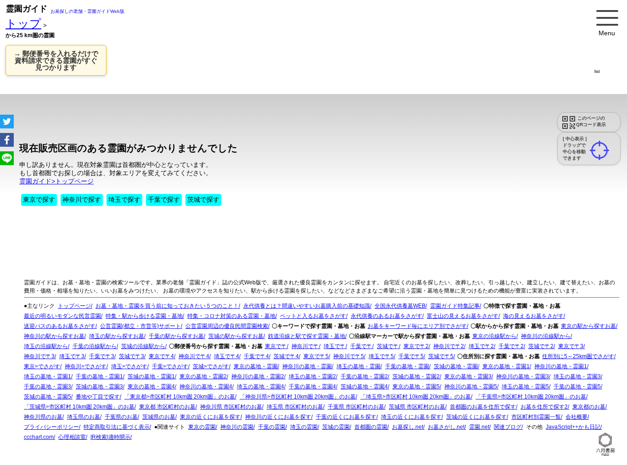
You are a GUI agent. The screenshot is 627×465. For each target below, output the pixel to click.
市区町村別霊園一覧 (536, 417)
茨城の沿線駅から (143, 346)
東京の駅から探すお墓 (588, 326)
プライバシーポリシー (51, 427)
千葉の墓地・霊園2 (364, 376)
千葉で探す (164, 199)
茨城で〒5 (440, 356)
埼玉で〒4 (226, 356)
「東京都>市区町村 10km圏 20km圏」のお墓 (179, 396)
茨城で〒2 (541, 346)
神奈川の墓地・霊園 (307, 366)
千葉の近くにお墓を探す (346, 417)
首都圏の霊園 (370, 427)
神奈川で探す (81, 199)
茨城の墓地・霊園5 (47, 396)
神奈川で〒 (305, 346)
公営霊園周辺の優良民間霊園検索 (226, 326)
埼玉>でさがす (129, 366)
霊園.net (479, 427)
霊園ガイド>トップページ (56, 181)
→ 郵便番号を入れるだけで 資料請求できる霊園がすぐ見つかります (56, 60)
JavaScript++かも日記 (573, 427)
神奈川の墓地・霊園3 (522, 376)
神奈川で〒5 (348, 356)
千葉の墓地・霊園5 (577, 386)
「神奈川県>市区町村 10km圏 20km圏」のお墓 (298, 396)
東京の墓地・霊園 (256, 366)
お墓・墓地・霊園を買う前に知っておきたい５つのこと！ (167, 306)
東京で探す (39, 199)
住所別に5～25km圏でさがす (578, 356)
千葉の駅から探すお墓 (176, 336)
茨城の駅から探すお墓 (235, 336)
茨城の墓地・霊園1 (151, 376)
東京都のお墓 (588, 407)
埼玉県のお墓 (83, 417)
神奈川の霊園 (236, 427)
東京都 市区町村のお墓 (167, 407)
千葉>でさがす (170, 366)
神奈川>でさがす (85, 366)
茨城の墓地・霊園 (456, 366)
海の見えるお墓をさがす (533, 316)
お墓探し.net (407, 427)
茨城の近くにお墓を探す (476, 417)
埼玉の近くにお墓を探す (411, 417)
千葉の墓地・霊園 (407, 366)
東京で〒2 (416, 346)
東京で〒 (276, 346)
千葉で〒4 (256, 356)
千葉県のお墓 (121, 417)
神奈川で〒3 (39, 356)
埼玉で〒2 (481, 346)
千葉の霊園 (272, 427)
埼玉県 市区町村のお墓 (295, 407)
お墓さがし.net (446, 427)
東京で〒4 (161, 356)
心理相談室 (72, 437)
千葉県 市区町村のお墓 (356, 407)
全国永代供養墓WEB (400, 306)
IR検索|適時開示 (110, 437)
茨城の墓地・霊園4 (364, 386)
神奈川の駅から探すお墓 (54, 336)
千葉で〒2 (511, 346)
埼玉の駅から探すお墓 (116, 336)
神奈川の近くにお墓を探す (278, 417)
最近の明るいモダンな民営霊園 (62, 316)
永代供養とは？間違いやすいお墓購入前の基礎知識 (306, 306)
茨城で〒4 (286, 356)
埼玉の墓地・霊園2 (312, 376)
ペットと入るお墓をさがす (313, 316)
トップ (23, 23)
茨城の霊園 (336, 427)
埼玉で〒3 (71, 356)
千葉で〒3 (101, 356)
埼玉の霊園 (304, 427)
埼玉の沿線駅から (46, 346)
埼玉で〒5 (381, 356)
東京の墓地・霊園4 (151, 386)
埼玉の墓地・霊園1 (47, 376)
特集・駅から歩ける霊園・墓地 (144, 316)
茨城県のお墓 (158, 417)
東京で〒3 (570, 346)
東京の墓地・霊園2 (203, 376)
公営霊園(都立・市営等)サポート (140, 326)
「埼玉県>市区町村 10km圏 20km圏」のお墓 (415, 396)
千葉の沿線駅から (95, 346)
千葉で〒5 (411, 356)
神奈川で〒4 (194, 356)
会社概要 (576, 417)
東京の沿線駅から (494, 336)
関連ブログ (507, 427)
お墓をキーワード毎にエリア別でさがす (417, 326)
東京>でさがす (42, 366)
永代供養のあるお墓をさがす (386, 316)
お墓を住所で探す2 (544, 407)
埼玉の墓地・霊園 (358, 366)
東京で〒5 (316, 356)
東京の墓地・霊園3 (468, 376)
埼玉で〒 (335, 346)
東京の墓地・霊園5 (416, 386)
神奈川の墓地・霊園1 (560, 366)
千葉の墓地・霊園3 (47, 386)
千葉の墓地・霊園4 (312, 386)
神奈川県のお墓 (43, 417)
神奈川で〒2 (448, 346)
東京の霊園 (202, 427)
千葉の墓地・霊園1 (99, 376)
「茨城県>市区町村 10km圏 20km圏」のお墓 (79, 407)
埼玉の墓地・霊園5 (525, 386)
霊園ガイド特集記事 (455, 306)
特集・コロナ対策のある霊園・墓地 (231, 316)
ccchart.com (39, 437)
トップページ (74, 306)
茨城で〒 (388, 346)
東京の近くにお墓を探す (210, 417)
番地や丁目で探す (98, 396)
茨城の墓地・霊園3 (99, 386)
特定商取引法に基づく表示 (117, 427)
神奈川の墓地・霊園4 (205, 386)
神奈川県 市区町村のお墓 (231, 407)
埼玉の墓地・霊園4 (260, 386)
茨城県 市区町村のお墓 (417, 407)
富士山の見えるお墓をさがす (462, 316)
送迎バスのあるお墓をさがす (59, 326)
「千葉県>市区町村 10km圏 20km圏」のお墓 (531, 396)
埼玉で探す (124, 199)
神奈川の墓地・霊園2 (257, 376)
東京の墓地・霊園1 (506, 366)
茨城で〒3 (131, 356)
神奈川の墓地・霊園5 (470, 386)
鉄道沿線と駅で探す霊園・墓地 (306, 336)
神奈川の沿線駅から (546, 336)
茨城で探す (203, 199)
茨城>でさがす (211, 366)
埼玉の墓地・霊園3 (577, 376)
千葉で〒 (361, 346)
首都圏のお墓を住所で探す (483, 407)
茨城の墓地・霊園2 (416, 376)
